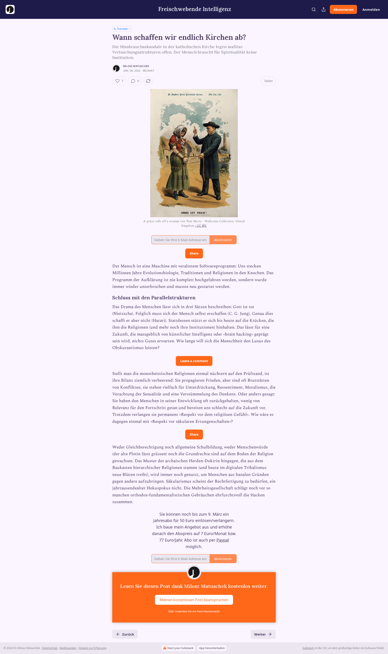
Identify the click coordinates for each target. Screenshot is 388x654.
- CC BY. (201, 225)
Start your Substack (180, 648)
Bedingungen (68, 648)
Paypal (222, 540)
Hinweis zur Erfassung (92, 648)
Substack (308, 648)
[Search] (313, 9)
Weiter (260, 634)
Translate (122, 28)
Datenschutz (50, 648)
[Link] (106, 297)
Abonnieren (343, 9)
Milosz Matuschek (136, 66)
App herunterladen (212, 648)
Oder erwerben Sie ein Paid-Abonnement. (194, 611)
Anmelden (371, 9)
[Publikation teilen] (323, 9)
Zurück (128, 634)
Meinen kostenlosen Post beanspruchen (194, 599)
